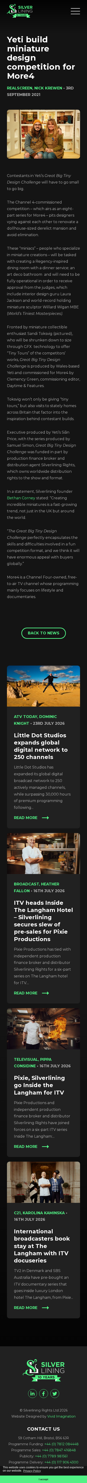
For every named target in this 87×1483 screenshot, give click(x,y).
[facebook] (43, 1393)
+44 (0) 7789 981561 (51, 1456)
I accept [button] (43, 1479)
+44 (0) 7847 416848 (59, 1450)
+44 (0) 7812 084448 (61, 1444)
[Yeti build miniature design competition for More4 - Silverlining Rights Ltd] (19, 11)
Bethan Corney (21, 498)
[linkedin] (32, 1393)
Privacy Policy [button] (32, 1471)
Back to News (43, 633)
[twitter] (54, 1393)
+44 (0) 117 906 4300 (61, 1462)
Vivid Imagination (61, 1416)
